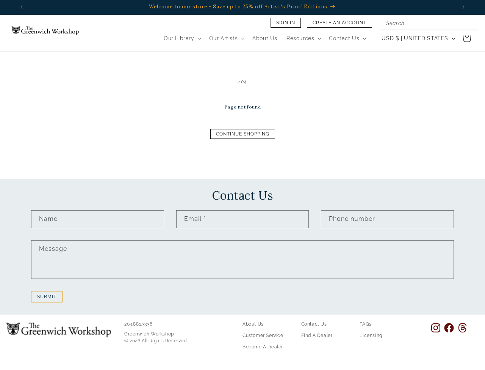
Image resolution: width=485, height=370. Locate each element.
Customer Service (262, 335)
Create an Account (339, 22)
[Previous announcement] (21, 7)
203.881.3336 (138, 324)
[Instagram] (436, 328)
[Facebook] (449, 328)
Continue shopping (242, 134)
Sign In (285, 22)
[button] (182, 38)
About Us (253, 324)
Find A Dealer (317, 335)
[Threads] (462, 327)
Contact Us (314, 324)
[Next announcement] (463, 7)
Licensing (371, 335)
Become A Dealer (262, 347)
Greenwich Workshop (149, 334)
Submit (46, 296)
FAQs (365, 324)
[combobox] (429, 24)
